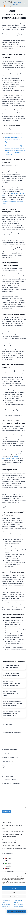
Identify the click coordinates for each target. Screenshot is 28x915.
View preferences (14, 896)
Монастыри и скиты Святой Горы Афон (14, 848)
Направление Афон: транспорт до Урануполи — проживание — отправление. (15, 152)
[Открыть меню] (24, 3)
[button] (25, 874)
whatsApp (15, 4)
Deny (14, 892)
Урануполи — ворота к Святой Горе (13, 831)
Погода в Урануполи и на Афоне (11, 845)
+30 (17, 2)
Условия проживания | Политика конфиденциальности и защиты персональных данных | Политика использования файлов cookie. (6, 906)
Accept (14, 888)
